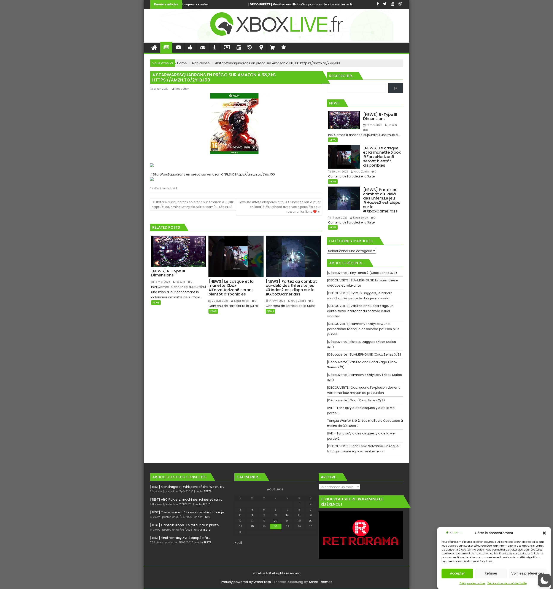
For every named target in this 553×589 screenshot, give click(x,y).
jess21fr (180, 282)
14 (287, 515)
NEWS (157, 188)
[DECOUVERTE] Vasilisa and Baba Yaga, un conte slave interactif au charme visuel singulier (214, 4)
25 (252, 526)
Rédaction (182, 89)
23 (310, 521)
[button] (544, 533)
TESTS (208, 491)
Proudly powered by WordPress (246, 581)
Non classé (169, 188)
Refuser (491, 573)
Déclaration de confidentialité (507, 583)
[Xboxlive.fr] (276, 40)
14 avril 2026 (277, 301)
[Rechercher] (395, 88)
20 (275, 521)
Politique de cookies (472, 583)
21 (287, 521)
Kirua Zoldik (241, 301)
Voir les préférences (527, 573)
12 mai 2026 (162, 282)
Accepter (457, 573)
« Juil (238, 542)
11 (252, 515)
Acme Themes (320, 581)
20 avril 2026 (220, 301)
